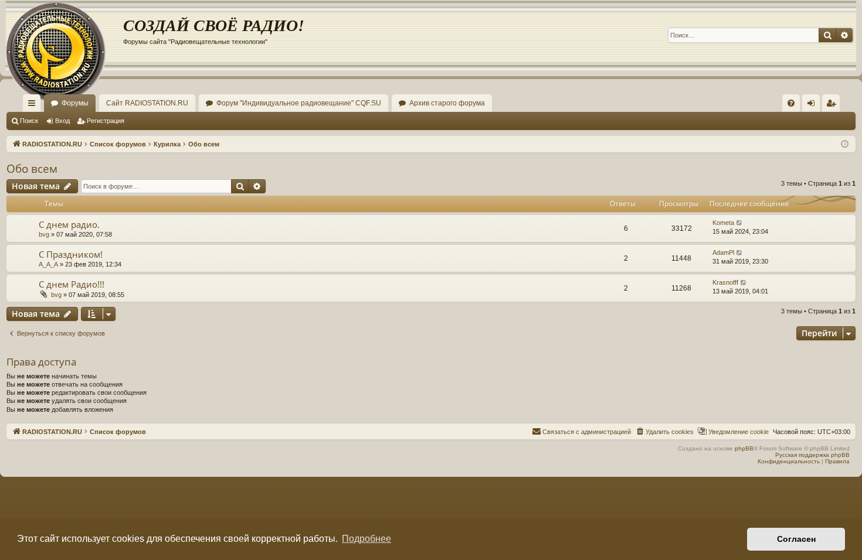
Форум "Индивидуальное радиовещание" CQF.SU (298, 103)
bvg (44, 234)
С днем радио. (69, 224)
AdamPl (723, 252)
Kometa (723, 222)
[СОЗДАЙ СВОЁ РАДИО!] (64, 35)
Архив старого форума (447, 103)
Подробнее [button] (366, 539)
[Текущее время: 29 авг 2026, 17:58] (845, 144)
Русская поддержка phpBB (812, 455)
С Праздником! (71, 254)
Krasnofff (725, 282)
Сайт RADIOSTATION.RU (147, 103)
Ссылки (34, 105)
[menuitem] (791, 103)
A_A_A (48, 264)
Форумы (75, 103)
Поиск (29, 120)
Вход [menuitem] (813, 105)
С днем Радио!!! (71, 284)
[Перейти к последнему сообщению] (740, 222)
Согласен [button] (796, 539)
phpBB (744, 448)
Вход (62, 120)
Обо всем (31, 168)
